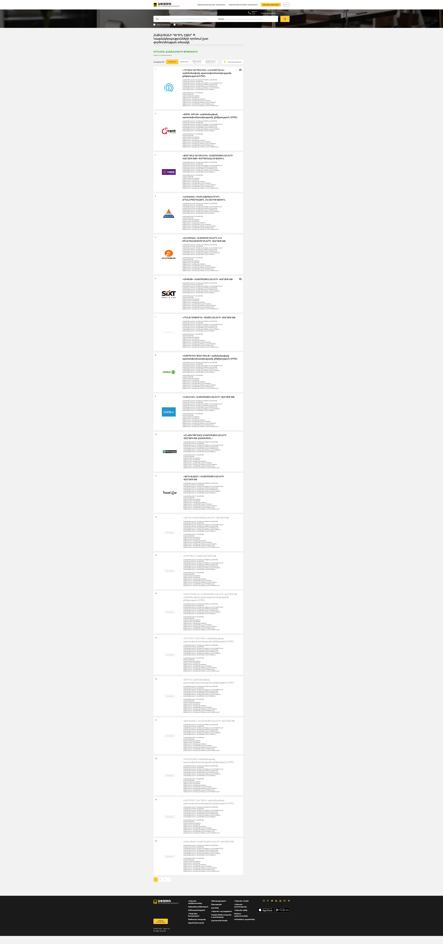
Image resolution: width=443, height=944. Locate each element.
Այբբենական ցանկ (196, 923)
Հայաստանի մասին (219, 920)
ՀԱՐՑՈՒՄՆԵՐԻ (210, 61)
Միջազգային (216, 904)
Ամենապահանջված (196, 910)
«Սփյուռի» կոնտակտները (160, 921)
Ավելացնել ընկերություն (271, 4)
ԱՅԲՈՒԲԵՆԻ (184, 62)
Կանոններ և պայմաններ (244, 919)
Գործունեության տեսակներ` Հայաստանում (243, 4)
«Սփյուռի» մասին (241, 901)
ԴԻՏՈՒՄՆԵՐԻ (197, 61)
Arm (285, 4)
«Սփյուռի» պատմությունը (240, 905)
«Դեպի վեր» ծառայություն (193, 914)
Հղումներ (215, 908)
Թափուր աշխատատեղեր (241, 914)
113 (253, 13)
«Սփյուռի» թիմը (240, 910)
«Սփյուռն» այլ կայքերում (221, 911)
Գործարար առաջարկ (197, 919)
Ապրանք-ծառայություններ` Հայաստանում (211, 4)
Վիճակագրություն (218, 901)
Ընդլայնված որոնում (268, 13)
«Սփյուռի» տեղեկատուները (195, 902)
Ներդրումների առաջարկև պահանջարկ (221, 916)
